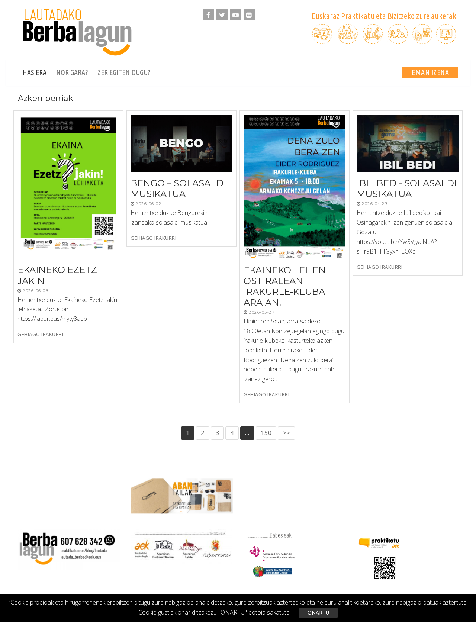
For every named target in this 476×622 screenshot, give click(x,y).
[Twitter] (222, 15)
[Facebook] (208, 15)
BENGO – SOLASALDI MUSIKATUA (178, 188)
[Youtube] (235, 15)
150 (266, 433)
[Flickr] (249, 15)
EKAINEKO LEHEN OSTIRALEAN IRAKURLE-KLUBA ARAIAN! (285, 286)
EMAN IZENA (430, 72)
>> (286, 433)
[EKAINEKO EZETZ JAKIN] (68, 186)
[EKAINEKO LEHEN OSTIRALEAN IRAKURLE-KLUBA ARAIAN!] (294, 187)
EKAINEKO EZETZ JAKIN (57, 275)
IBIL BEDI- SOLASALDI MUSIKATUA (407, 188)
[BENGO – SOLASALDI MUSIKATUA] (181, 143)
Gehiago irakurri (40, 334)
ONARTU (318, 612)
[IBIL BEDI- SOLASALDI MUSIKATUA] (408, 143)
